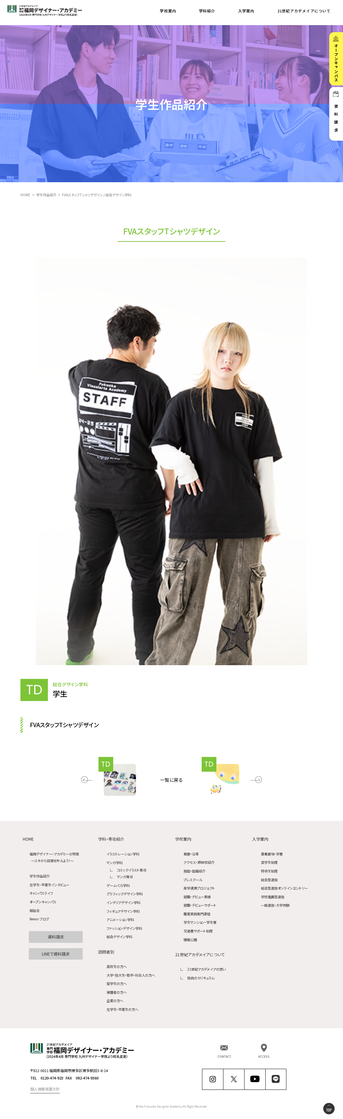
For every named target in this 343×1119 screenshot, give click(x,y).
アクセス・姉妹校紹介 (199, 862)
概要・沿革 (191, 853)
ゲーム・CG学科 (118, 885)
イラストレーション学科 (123, 853)
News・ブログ (39, 918)
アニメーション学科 (120, 919)
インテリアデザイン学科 (123, 902)
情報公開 (190, 939)
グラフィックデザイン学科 (125, 893)
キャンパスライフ (41, 893)
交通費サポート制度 (198, 930)
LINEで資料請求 (56, 954)
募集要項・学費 (272, 853)
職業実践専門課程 (197, 913)
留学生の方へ (117, 983)
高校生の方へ (117, 966)
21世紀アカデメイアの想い (206, 969)
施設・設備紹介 (194, 870)
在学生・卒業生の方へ (122, 1009)
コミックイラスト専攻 (131, 869)
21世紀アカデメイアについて (304, 10)
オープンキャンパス (42, 901)
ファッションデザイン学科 (124, 928)
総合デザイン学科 (119, 936)
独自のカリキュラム (200, 977)
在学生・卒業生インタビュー (49, 884)
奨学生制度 (269, 862)
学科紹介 (207, 10)
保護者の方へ (117, 992)
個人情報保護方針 (45, 1089)
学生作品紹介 (39, 876)
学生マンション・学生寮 (200, 922)
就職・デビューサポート (200, 905)
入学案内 (246, 10)
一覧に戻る (171, 779)
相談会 (34, 910)
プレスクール (193, 879)
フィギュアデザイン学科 (123, 911)
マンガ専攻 (125, 876)
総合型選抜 (269, 879)
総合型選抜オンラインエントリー (284, 888)
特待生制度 (269, 870)
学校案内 (168, 10)
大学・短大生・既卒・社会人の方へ (131, 975)
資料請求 (56, 936)
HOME (28, 839)
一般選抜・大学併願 (275, 905)
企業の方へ (115, 1000)
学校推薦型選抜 (272, 896)
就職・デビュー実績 (197, 896)
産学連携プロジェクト (199, 888)
